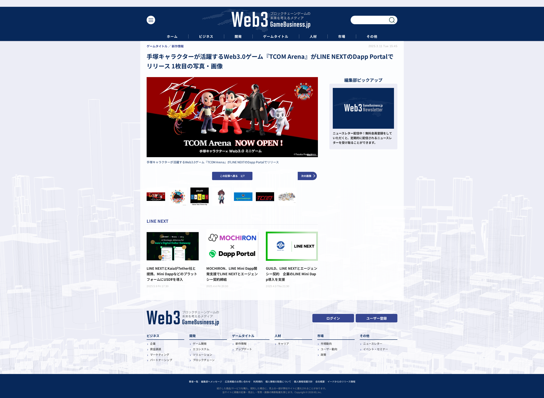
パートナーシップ (161, 360)
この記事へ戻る (232, 176)
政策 (323, 355)
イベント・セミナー (375, 349)
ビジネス (206, 36)
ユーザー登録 (376, 318)
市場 (341, 36)
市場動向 (326, 344)
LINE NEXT (158, 221)
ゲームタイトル (275, 36)
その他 (372, 36)
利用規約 (258, 381)
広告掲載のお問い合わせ (238, 381)
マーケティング (159, 355)
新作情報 (240, 344)
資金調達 (155, 349)
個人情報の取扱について (278, 381)
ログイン (333, 318)
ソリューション (202, 355)
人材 (313, 36)
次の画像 (306, 176)
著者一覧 (193, 381)
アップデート (243, 349)
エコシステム (201, 349)
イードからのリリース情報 (341, 381)
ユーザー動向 (329, 349)
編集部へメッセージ (211, 381)
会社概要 (320, 381)
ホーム (172, 36)
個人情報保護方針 (303, 381)
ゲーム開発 (200, 344)
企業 (153, 344)
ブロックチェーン (204, 360)
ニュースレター (372, 344)
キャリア (283, 344)
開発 (238, 36)
